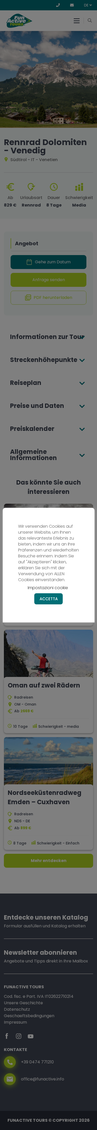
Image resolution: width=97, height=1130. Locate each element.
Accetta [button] (49, 599)
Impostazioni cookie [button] (48, 588)
